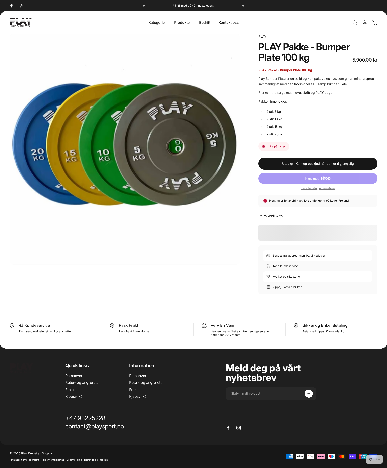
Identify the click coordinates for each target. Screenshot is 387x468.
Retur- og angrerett (81, 382)
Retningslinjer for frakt (96, 459)
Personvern (74, 376)
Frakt (69, 390)
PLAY (262, 36)
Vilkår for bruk (74, 459)
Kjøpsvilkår (74, 396)
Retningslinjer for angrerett (24, 459)
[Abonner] (309, 394)
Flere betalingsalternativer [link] (318, 188)
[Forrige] (143, 5)
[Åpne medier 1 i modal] (125, 149)
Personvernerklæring (53, 459)
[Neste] (243, 5)
